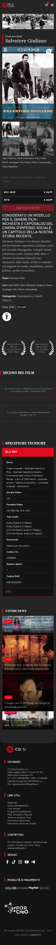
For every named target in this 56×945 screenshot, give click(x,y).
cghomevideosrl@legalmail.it (25, 783)
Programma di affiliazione (19, 811)
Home (5, 177)
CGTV (6, 725)
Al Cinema (10, 712)
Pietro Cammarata (41, 162)
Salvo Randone (10, 166)
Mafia (27, 162)
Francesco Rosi (31, 158)
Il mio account (13, 808)
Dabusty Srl (36, 934)
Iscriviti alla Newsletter (18, 805)
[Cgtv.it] (8, 5)
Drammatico (24, 296)
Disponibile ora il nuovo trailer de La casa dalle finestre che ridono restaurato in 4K (27, 719)
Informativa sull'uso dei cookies (21, 823)
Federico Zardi (14, 158)
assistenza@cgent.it (16, 847)
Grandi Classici (27, 177)
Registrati (12, 802)
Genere (13, 177)
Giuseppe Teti (16, 162)
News (8, 621)
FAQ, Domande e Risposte (19, 814)
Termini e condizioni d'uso (19, 817)
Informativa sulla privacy (18, 820)
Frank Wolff (13, 285)
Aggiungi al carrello (28, 207)
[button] (48, 51)
